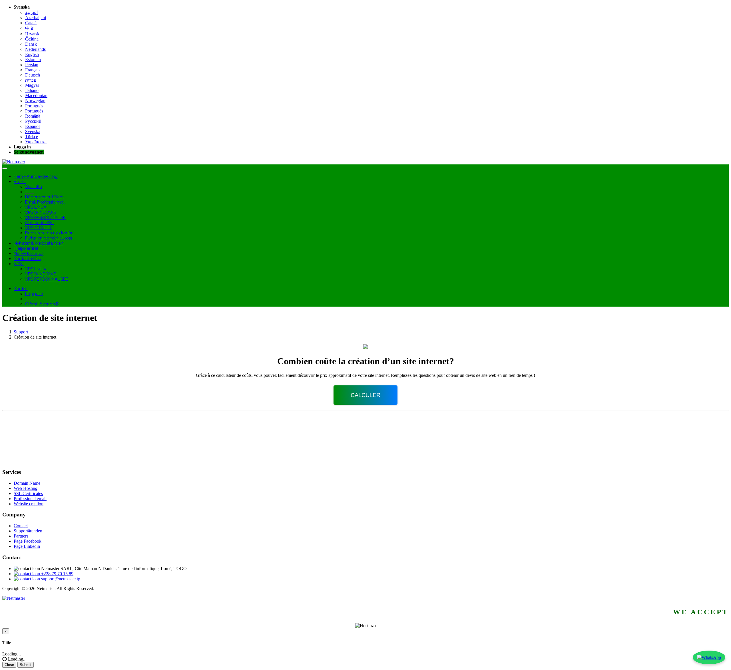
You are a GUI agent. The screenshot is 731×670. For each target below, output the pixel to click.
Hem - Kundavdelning (36, 176)
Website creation (28, 503)
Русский (33, 121)
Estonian (33, 59)
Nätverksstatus (28, 253)
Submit (25, 665)
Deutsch (32, 75)
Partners (21, 536)
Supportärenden (28, 530)
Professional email (30, 498)
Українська (36, 141)
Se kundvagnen (29, 152)
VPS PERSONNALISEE (46, 279)
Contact (21, 525)
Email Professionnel (45, 202)
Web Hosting (25, 488)
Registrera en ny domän (49, 233)
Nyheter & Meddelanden (38, 243)
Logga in (22, 146)
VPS (19, 263)
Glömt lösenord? (42, 304)
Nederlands (35, 49)
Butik (20, 181)
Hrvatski (33, 33)
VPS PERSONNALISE (45, 217)
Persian (31, 64)
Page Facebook (27, 541)
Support (21, 331)
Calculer (365, 395)
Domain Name (27, 483)
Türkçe (31, 136)
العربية (31, 12)
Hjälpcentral (26, 248)
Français (32, 69)
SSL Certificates (28, 493)
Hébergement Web (44, 197)
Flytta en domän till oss (48, 238)
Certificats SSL (39, 222)
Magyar (32, 85)
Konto (21, 288)
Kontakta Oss (27, 258)
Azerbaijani (35, 17)
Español (32, 126)
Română (32, 116)
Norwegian (35, 100)
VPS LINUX (35, 207)
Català (31, 22)
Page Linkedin (27, 546)
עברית (30, 80)
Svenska (22, 7)
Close (9, 665)
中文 (29, 28)
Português (34, 105)
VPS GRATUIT (38, 227)
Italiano (32, 90)
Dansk (31, 44)
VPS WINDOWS (40, 212)
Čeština (32, 39)
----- (29, 191)
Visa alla (33, 186)
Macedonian (36, 95)
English (32, 54)
